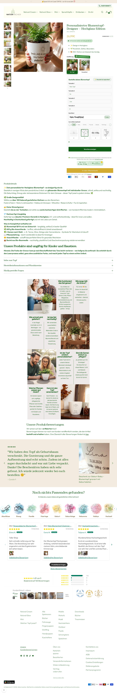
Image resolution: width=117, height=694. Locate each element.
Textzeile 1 (71, 83)
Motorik (61, 615)
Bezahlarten (58, 657)
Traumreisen (80, 619)
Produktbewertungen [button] (59, 565)
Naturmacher (22, 687)
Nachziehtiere (64, 623)
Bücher (45, 618)
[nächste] (86, 1)
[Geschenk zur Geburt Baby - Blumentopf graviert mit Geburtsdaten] (94, 458)
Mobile (61, 611)
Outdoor (61, 627)
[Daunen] (7, 88)
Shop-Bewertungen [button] (58, 568)
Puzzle (61, 631)
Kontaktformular (99, 159)
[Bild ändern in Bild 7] (7, 76)
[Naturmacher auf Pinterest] (27, 656)
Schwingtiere (63, 635)
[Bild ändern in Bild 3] (7, 43)
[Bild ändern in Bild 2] (7, 34)
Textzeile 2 (72, 91)
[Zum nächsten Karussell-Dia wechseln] (112, 463)
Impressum (90, 651)
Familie (84, 124)
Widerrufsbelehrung (61, 665)
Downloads (79, 611)
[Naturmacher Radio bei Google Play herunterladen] (9, 682)
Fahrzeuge (46, 622)
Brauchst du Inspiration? (102, 79)
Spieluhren (62, 638)
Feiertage (104, 124)
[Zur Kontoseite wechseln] (106, 12)
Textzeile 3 (72, 98)
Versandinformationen (62, 661)
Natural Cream (26, 611)
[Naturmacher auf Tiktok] (30, 656)
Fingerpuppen (48, 626)
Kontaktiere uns (92, 647)
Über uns (56, 647)
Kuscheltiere (47, 637)
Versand (89, 174)
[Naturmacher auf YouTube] (33, 656)
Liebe (73, 124)
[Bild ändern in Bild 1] (7, 26)
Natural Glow (25, 615)
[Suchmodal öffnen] (102, 12)
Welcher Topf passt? (28, 623)
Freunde (91, 124)
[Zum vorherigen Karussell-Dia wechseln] (4, 463)
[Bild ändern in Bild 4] (7, 51)
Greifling (45, 630)
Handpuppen (47, 633)
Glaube (97, 124)
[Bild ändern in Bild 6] (7, 68)
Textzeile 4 (72, 106)
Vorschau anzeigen (90, 149)
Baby (79, 124)
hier (87, 434)
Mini (22, 619)
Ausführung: (70, 57)
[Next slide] (111, 545)
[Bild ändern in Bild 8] (7, 85)
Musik (60, 619)
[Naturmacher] (13, 12)
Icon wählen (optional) (74, 122)
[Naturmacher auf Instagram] (24, 656)
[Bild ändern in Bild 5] (7, 60)
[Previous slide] (5, 545)
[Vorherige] (31, 1)
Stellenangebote (92, 666)
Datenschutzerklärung (95, 658)
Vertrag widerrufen (58, 677)
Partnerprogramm (93, 670)
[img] (14, 529)
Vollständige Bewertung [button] (18, 557)
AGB (88, 654)
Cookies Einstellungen (94, 662)
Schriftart (71, 113)
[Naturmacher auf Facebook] (21, 656)
